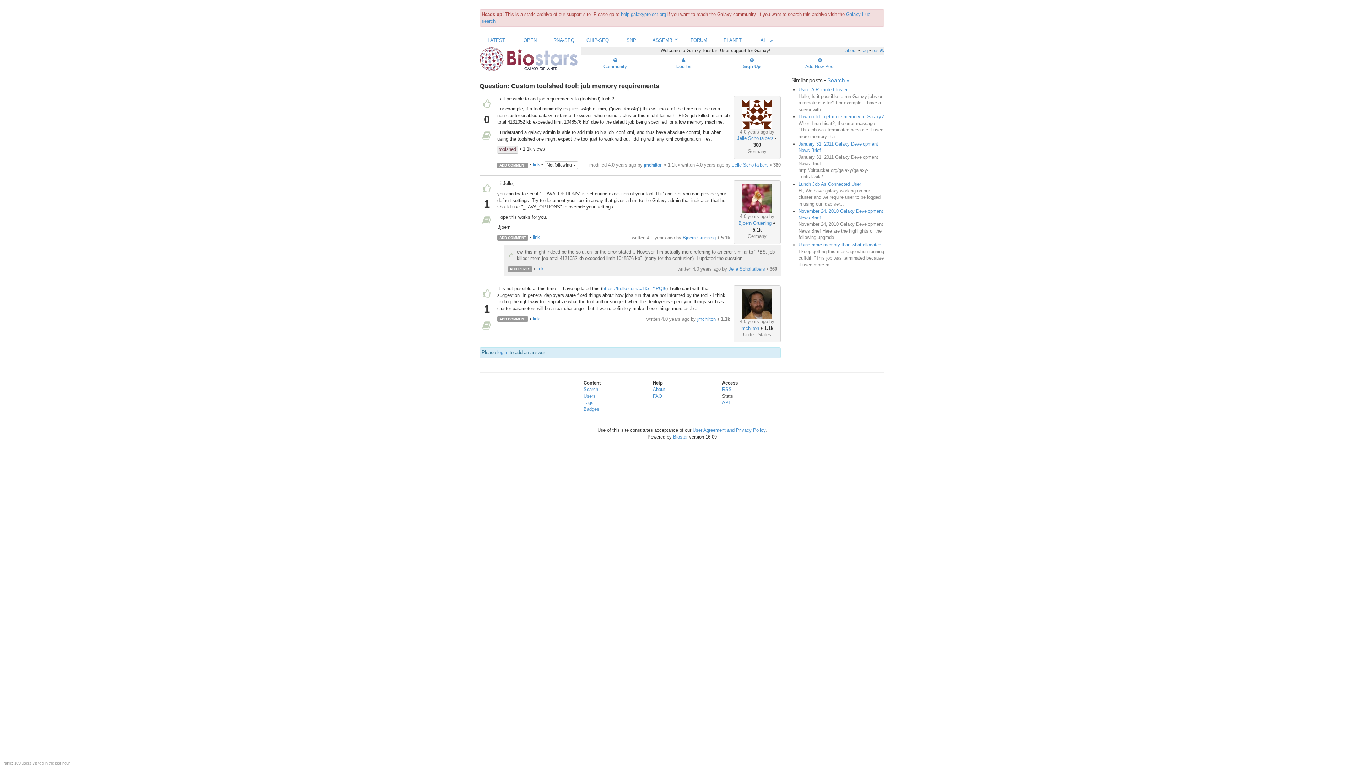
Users (590, 396)
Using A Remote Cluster (823, 89)
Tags (589, 402)
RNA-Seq (563, 40)
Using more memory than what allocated (840, 244)
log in (502, 352)
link (536, 165)
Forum (699, 40)
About (659, 389)
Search (591, 389)
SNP (631, 40)
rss (876, 50)
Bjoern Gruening (755, 223)
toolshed (507, 149)
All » (767, 40)
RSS (727, 389)
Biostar (680, 437)
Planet (733, 40)
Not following (560, 165)
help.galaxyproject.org (643, 14)
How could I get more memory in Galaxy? (841, 116)
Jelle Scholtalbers (755, 138)
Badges (591, 409)
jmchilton (653, 165)
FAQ (657, 396)
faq (864, 50)
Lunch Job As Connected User (830, 184)
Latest (496, 40)
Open (530, 40)
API (726, 402)
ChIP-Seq (597, 40)
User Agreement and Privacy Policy (729, 430)
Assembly (665, 40)
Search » (838, 80)
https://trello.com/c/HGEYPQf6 (634, 288)
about (851, 50)
